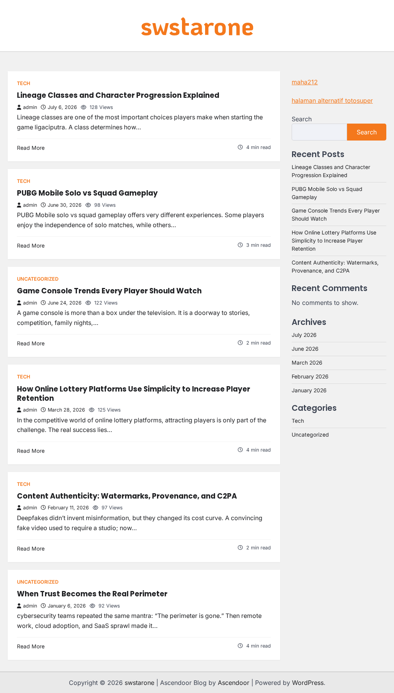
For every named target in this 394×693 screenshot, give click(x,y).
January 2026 (309, 390)
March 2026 (307, 363)
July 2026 (304, 335)
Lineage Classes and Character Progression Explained (118, 95)
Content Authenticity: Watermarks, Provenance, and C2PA (127, 496)
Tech (23, 83)
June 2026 (305, 349)
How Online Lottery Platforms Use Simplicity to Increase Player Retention (133, 393)
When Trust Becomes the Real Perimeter (92, 594)
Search (302, 119)
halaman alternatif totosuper (332, 100)
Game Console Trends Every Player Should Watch (109, 291)
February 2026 (310, 376)
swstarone (197, 25)
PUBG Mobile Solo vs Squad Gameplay (87, 193)
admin (30, 107)
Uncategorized (37, 279)
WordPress (308, 682)
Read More (31, 148)
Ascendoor (233, 682)
